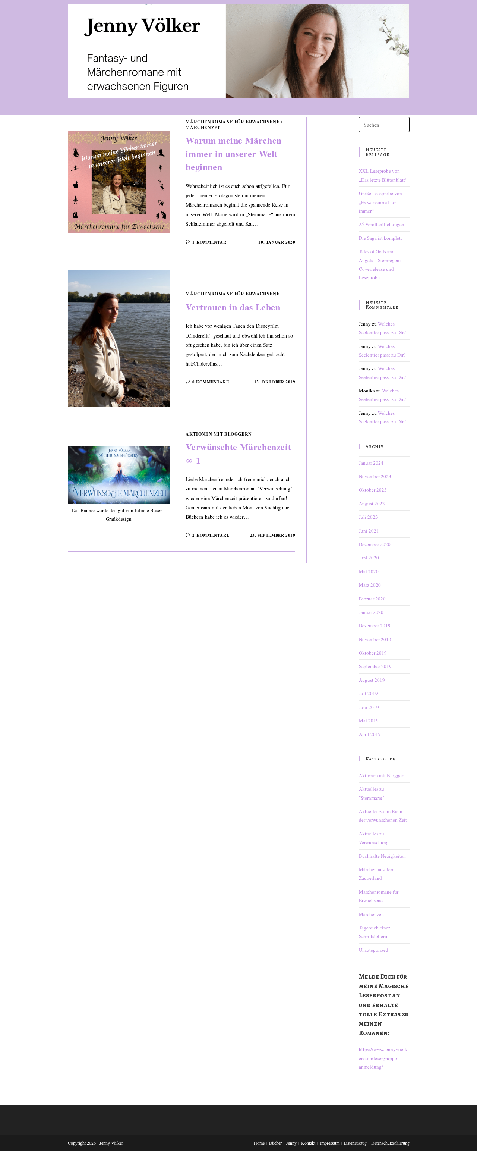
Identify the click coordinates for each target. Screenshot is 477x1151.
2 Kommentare (210, 535)
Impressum (329, 1143)
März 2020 (370, 584)
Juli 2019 (368, 693)
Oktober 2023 (373, 489)
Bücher (275, 1143)
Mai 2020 (369, 571)
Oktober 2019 (373, 652)
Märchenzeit (204, 127)
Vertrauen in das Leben (233, 306)
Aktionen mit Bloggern (219, 434)
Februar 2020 (372, 598)
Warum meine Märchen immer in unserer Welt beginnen (233, 153)
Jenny (291, 1143)
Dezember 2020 (375, 544)
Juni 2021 (369, 530)
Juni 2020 (369, 557)
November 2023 (375, 476)
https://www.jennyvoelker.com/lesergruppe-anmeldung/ (383, 1058)
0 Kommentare (210, 382)
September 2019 (375, 666)
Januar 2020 (371, 612)
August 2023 (372, 503)
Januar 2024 (371, 463)
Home (259, 1143)
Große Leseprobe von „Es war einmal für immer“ (380, 202)
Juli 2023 (368, 517)
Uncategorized (373, 950)
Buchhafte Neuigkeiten (382, 856)
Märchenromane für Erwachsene (232, 122)
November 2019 (375, 639)
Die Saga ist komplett (380, 238)
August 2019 (372, 680)
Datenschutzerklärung (390, 1143)
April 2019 (370, 734)
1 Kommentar (209, 242)
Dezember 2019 (375, 625)
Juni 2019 (369, 707)
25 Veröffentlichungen (381, 224)
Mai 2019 (369, 720)
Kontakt (308, 1143)
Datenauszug (355, 1143)
